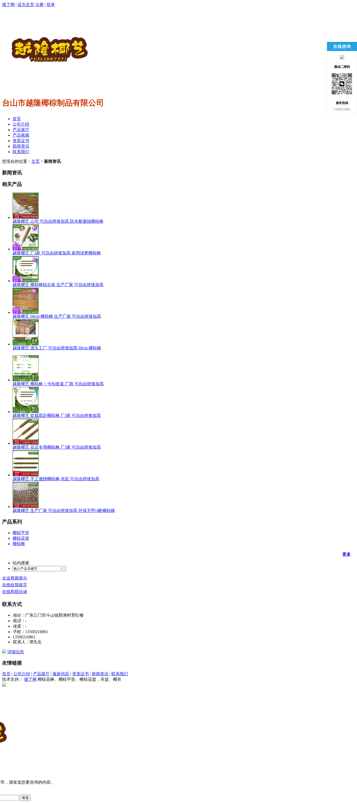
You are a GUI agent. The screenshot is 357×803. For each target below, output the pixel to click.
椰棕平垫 (21, 533)
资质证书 (21, 140)
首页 (17, 118)
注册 (39, 4)
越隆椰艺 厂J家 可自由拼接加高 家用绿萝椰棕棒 (57, 253)
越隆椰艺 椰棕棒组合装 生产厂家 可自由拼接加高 (58, 284)
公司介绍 (21, 124)
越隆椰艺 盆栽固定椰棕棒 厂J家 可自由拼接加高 (57, 415)
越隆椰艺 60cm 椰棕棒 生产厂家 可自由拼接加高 (57, 316)
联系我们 (21, 151)
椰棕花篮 (21, 538)
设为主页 (26, 4)
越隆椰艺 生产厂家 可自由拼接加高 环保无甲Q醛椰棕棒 (64, 510)
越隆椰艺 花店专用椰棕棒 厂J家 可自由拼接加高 (57, 447)
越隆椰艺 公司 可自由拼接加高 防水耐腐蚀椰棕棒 (58, 221)
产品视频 (21, 135)
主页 (35, 161)
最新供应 (61, 674)
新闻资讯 (21, 146)
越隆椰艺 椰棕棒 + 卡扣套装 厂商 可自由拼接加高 (58, 384)
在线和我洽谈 (14, 591)
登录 (51, 4)
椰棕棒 (19, 544)
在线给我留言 (14, 585)
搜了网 (8, 4)
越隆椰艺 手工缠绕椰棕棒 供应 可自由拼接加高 (56, 479)
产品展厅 (21, 129)
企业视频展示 (14, 578)
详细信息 (15, 652)
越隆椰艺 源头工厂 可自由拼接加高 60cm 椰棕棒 (57, 348)
